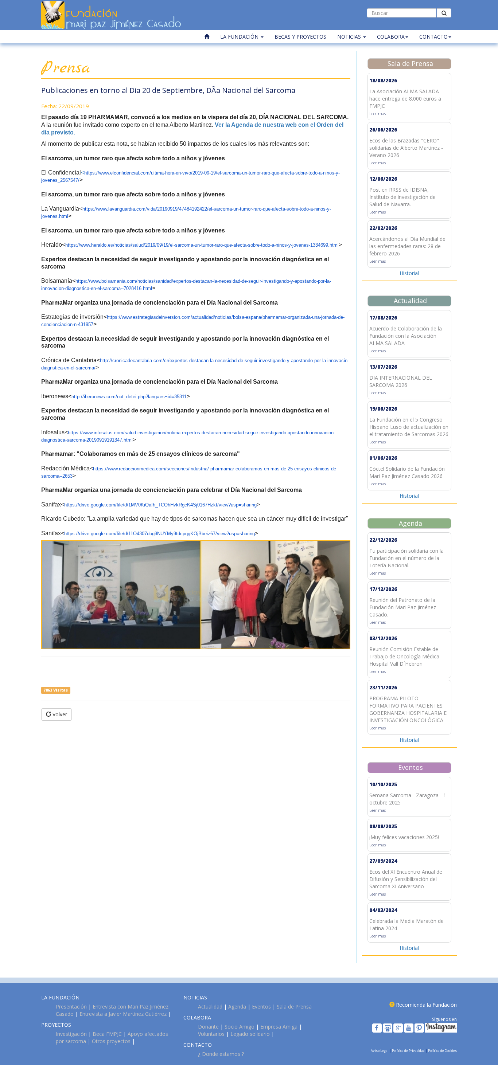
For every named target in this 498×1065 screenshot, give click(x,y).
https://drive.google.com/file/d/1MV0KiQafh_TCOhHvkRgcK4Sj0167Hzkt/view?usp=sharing (160, 505)
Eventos (261, 1006)
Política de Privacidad (408, 1050)
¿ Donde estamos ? (221, 1053)
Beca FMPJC (107, 1033)
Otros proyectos (111, 1041)
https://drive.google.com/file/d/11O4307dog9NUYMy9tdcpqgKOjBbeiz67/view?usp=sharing (159, 533)
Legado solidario (250, 1033)
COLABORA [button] (391, 36)
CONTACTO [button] (433, 36)
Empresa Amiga (278, 1026)
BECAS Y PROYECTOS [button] (300, 36)
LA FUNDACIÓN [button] (240, 36)
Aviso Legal (380, 1050)
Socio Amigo (239, 1026)
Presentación (71, 1006)
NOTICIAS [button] (349, 36)
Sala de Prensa (294, 1006)
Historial (409, 273)
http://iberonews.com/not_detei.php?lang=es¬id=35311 (129, 396)
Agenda (237, 1006)
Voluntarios (211, 1033)
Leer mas (377, 113)
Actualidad (210, 1006)
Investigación (71, 1033)
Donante (208, 1026)
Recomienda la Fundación (426, 1004)
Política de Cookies (442, 1050)
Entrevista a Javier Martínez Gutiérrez (123, 1013)
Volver (59, 714)
